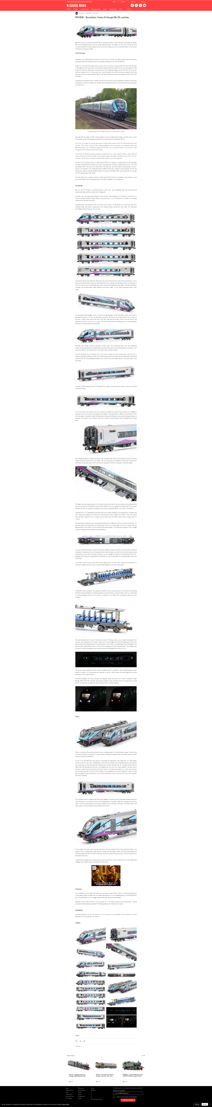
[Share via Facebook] (76, 1041)
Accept (205, 1104)
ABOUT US (143, 1)
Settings (197, 1104)
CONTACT (133, 1)
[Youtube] (144, 5)
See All (143, 1055)
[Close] (210, 1104)
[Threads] (140, 5)
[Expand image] (90, 936)
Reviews (77, 1035)
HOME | (116, 1)
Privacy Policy (65, 1104)
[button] (68, 9)
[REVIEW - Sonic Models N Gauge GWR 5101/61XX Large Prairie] (133, 1065)
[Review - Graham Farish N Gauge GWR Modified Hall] (79, 1065)
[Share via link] (84, 1041)
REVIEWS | (126, 1)
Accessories (81, 1088)
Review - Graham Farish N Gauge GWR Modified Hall (77, 1075)
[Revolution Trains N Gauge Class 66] (106, 1065)
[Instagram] (136, 5)
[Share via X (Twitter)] (80, 1041)
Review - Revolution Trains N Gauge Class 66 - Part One (105, 1075)
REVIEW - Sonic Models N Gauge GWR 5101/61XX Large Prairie (133, 1075)
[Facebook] (132, 5)
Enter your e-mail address (119, 1090)
